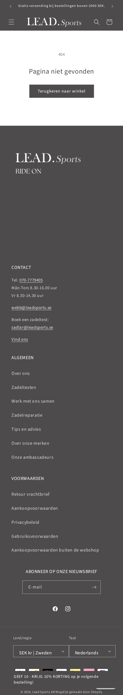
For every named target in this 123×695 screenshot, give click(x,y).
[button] (11, 22)
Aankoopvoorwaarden (34, 508)
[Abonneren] (94, 587)
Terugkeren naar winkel (62, 91)
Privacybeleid (25, 522)
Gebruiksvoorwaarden (34, 536)
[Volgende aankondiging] (112, 6)
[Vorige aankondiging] (10, 6)
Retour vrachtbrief (30, 494)
